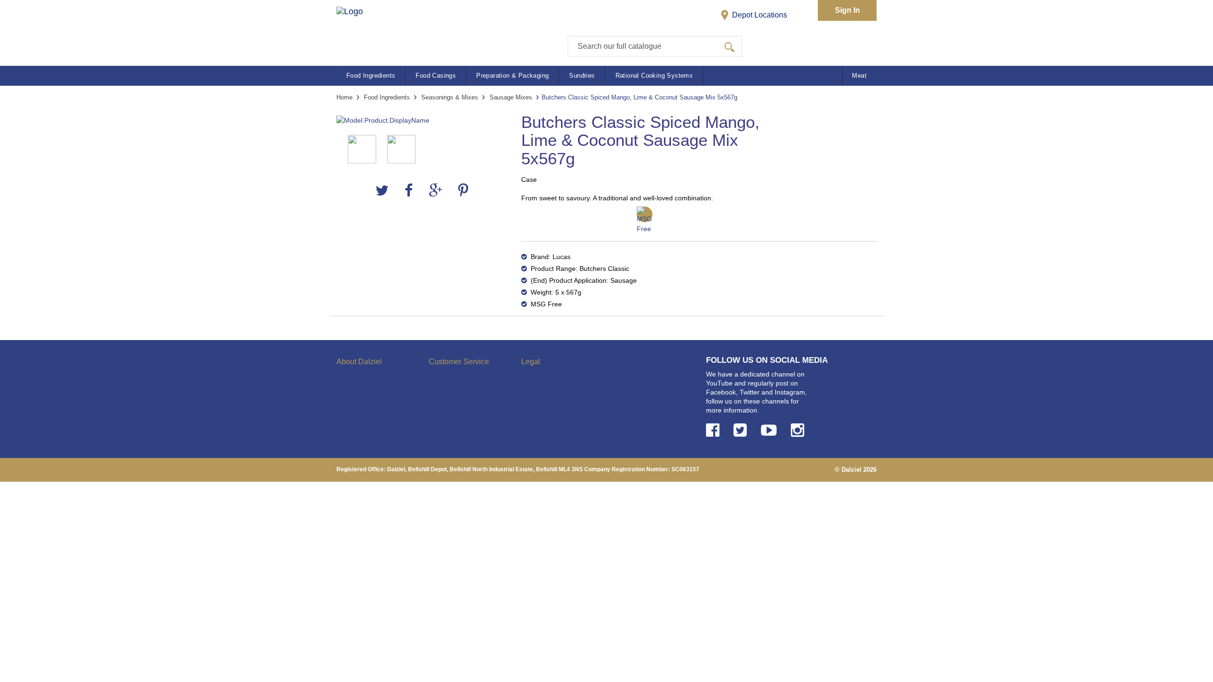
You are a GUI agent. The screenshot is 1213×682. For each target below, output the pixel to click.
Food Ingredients (370, 75)
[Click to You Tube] (770, 430)
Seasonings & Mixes (449, 97)
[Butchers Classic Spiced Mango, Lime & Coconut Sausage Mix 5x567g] (421, 121)
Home (344, 97)
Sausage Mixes (510, 97)
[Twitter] (382, 190)
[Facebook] (409, 190)
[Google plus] (435, 190)
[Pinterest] (463, 190)
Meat (859, 75)
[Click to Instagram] (799, 430)
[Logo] (359, 28)
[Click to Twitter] (742, 430)
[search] (729, 46)
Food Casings (436, 75)
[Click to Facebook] (714, 430)
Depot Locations (758, 15)
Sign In (847, 10)
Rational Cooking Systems (654, 75)
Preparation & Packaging (512, 75)
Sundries (582, 75)
